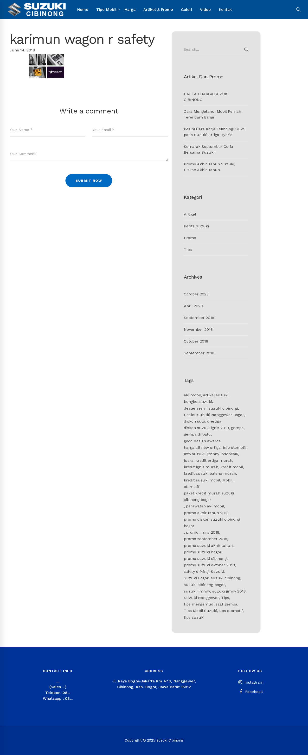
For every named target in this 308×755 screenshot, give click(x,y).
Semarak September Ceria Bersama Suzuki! (208, 149)
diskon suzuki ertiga (202, 421)
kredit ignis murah (201, 467)
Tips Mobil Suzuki (200, 610)
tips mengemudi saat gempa (210, 604)
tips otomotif (231, 610)
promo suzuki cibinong (205, 558)
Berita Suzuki (196, 226)
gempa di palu (197, 434)
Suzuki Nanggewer (201, 597)
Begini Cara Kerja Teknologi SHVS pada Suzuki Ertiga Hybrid (214, 132)
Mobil (227, 480)
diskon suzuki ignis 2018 (206, 427)
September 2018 (199, 353)
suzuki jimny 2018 (229, 591)
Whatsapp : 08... (58, 698)
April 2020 (193, 306)
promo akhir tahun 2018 (206, 513)
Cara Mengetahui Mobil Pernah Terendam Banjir (212, 114)
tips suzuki (194, 617)
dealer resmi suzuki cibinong (211, 408)
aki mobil (192, 395)
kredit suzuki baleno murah (210, 473)
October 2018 (196, 341)
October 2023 (196, 294)
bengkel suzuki (198, 401)
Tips (188, 249)
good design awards (202, 441)
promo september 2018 (205, 539)
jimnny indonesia (222, 454)
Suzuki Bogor (196, 578)
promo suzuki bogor (203, 552)
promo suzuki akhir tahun (208, 545)
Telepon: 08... (57, 692)
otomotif (191, 486)
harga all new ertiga (202, 447)
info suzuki (194, 454)
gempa (237, 427)
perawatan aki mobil (205, 506)
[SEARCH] (246, 49)
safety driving (196, 571)
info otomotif (235, 447)
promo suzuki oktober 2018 (209, 565)
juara (188, 460)
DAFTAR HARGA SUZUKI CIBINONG (206, 97)
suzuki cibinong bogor (204, 584)
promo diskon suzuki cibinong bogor (212, 522)
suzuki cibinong (225, 578)
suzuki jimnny (197, 591)
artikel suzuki (215, 395)
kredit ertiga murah (214, 460)
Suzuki (217, 571)
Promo (190, 238)
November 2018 (198, 329)
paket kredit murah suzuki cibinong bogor (209, 496)
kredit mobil (231, 467)
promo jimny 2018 (202, 532)
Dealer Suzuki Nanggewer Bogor (214, 414)
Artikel (190, 214)
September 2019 (199, 317)
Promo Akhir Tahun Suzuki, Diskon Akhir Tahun (209, 167)
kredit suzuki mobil (202, 480)
